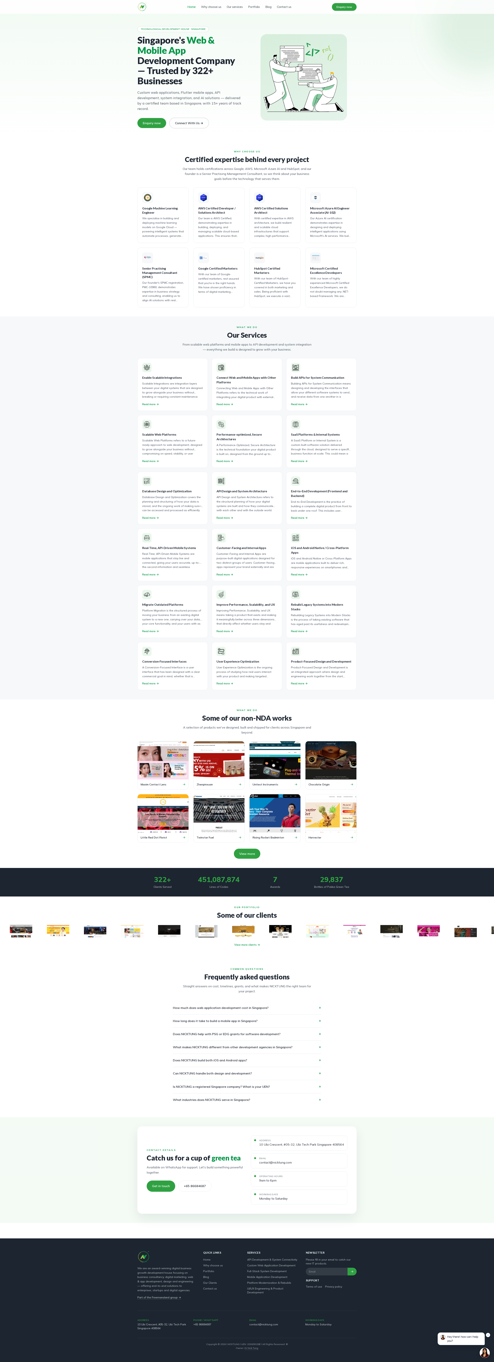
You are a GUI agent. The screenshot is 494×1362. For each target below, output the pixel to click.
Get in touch (161, 1186)
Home (191, 7)
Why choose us (211, 7)
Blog (268, 7)
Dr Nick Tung (251, 1348)
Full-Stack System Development (267, 1271)
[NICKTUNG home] (142, 7)
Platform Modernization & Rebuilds (269, 1282)
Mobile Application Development (267, 1277)
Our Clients (210, 1282)
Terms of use (314, 1286)
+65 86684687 (195, 1186)
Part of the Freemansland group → (159, 1297)
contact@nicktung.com (275, 1162)
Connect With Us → (189, 123)
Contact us (284, 7)
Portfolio (254, 7)
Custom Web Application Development (271, 1265)
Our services (235, 7)
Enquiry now (344, 7)
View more (247, 854)
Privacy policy (333, 1286)
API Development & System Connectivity (272, 1259)
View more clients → (247, 944)
